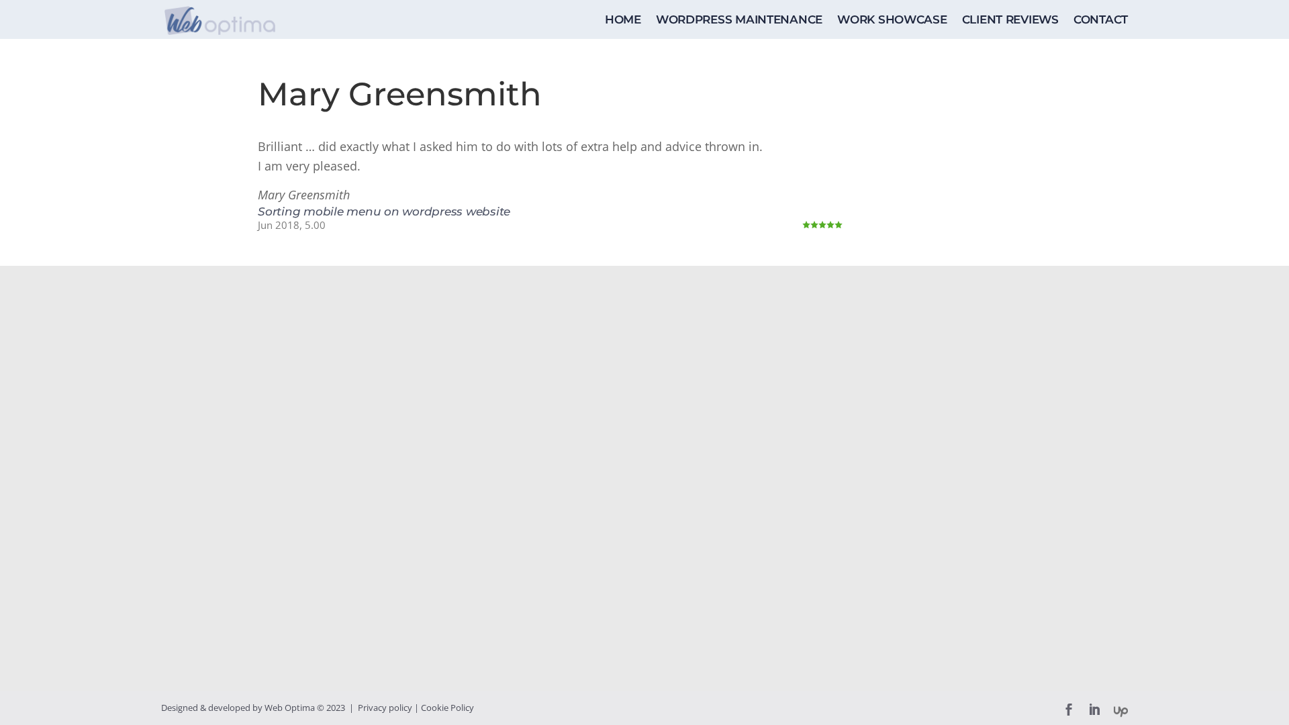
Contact (1100, 20)
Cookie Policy (447, 708)
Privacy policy (385, 708)
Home (623, 20)
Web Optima (290, 708)
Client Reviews (1010, 20)
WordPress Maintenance (739, 20)
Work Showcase (892, 20)
